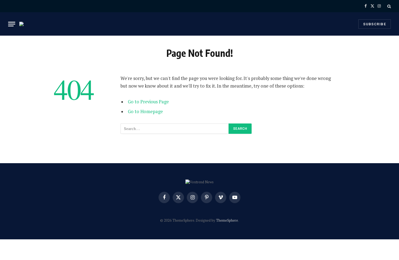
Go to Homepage (145, 111)
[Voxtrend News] (24, 24)
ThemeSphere (227, 220)
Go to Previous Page (148, 102)
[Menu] (11, 24)
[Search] (388, 6)
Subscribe (374, 24)
